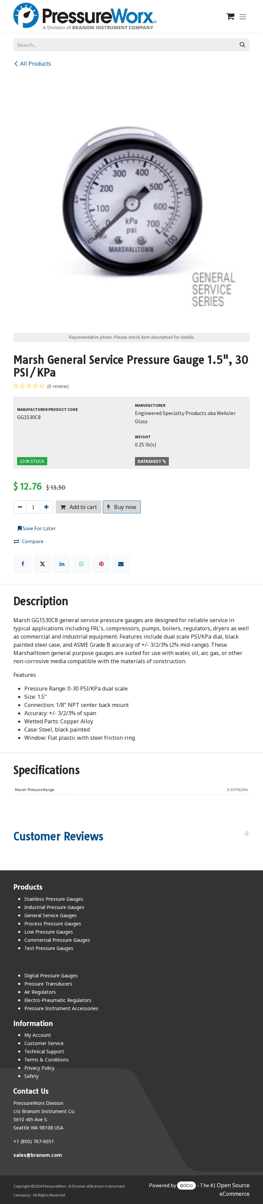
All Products (35, 63)
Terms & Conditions (46, 1059)
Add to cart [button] (82, 507)
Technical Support (44, 1051)
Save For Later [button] (39, 528)
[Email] (121, 564)
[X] (42, 564)
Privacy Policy (39, 1068)
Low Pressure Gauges (48, 931)
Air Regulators (40, 992)
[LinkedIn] (62, 564)
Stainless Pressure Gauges (53, 899)
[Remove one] (20, 506)
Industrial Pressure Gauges (54, 907)
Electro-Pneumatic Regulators (57, 1000)
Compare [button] (32, 541)
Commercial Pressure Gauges (57, 940)
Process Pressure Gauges (52, 923)
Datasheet (150, 461)
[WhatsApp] (81, 564)
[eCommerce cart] (226, 16)
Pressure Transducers (48, 983)
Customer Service (44, 1043)
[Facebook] (22, 564)
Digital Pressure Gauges (51, 975)
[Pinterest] (101, 564)
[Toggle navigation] (243, 16)
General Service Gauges (50, 915)
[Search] (242, 44)
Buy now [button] (124, 507)
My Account (37, 1035)
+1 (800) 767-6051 (33, 1141)
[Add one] (46, 506)
